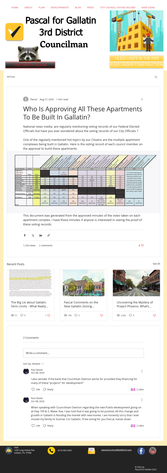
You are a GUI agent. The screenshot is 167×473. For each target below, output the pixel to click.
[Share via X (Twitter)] (32, 235)
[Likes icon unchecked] (33, 389)
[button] (156, 77)
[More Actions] (142, 371)
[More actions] (142, 99)
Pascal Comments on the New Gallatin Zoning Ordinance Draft (81, 304)
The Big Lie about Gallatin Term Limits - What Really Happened (28, 304)
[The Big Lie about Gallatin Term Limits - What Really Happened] (30, 283)
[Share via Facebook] (24, 235)
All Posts (11, 77)
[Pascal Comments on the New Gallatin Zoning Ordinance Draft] (83, 283)
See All (156, 263)
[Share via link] (48, 235)
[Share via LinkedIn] (40, 235)
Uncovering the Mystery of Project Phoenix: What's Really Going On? (135, 304)
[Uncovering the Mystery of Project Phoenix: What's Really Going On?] (136, 283)
